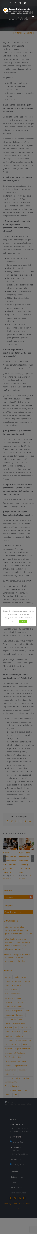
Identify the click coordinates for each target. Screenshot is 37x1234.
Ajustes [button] (14, 621)
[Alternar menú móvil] (33, 16)
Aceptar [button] (23, 621)
